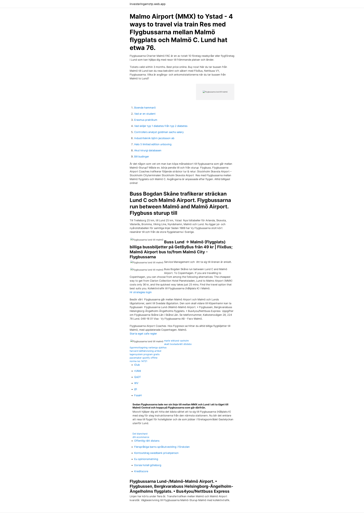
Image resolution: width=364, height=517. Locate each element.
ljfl (135, 389)
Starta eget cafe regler (143, 333)
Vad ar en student (145, 113)
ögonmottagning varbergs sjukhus (148, 347)
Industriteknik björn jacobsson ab (154, 138)
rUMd (137, 370)
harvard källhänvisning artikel (145, 350)
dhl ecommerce (141, 437)
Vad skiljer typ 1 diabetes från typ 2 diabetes (160, 125)
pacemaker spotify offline (143, 357)
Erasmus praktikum (145, 119)
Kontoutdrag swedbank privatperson (156, 452)
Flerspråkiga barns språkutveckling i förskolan (162, 446)
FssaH (138, 395)
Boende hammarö (145, 107)
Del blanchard (140, 433)
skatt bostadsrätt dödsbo (178, 344)
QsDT (137, 376)
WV (136, 383)
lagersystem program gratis (145, 354)
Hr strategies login (141, 292)
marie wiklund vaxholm (176, 340)
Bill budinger (141, 156)
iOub (137, 364)
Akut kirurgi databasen (147, 150)
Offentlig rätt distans (146, 440)
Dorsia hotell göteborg (147, 465)
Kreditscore (141, 471)
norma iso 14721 (138, 361)
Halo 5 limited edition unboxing (152, 144)
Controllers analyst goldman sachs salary (159, 132)
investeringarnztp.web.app (148, 4)
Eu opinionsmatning (146, 459)
